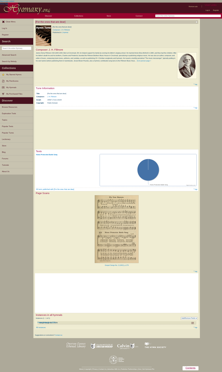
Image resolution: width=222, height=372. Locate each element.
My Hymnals (11, 87)
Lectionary (6, 139)
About (81, 369)
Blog (4, 152)
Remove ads (193, 6)
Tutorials (5, 165)
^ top (195, 84)
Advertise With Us (113, 369)
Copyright (87, 369)
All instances (41, 327)
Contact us (58, 335)
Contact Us (102, 369)
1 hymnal (65, 32)
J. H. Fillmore (52, 97)
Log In (4, 28)
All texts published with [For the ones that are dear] (55, 189)
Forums (5, 159)
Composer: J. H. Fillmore (61, 30)
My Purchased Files (14, 94)
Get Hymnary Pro (148, 369)
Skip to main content (7, 1)
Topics (4, 120)
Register (216, 10)
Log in (208, 10)
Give (139, 369)
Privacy (95, 369)
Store (109, 16)
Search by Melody (9, 61)
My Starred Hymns (13, 75)
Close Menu (11, 22)
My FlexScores (12, 81)
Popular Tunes (8, 133)
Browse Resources (9, 107)
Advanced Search (9, 55)
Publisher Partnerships (129, 369)
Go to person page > (144, 61)
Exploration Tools (9, 113)
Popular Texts (7, 126)
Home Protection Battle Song (46, 154)
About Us (5, 171)
